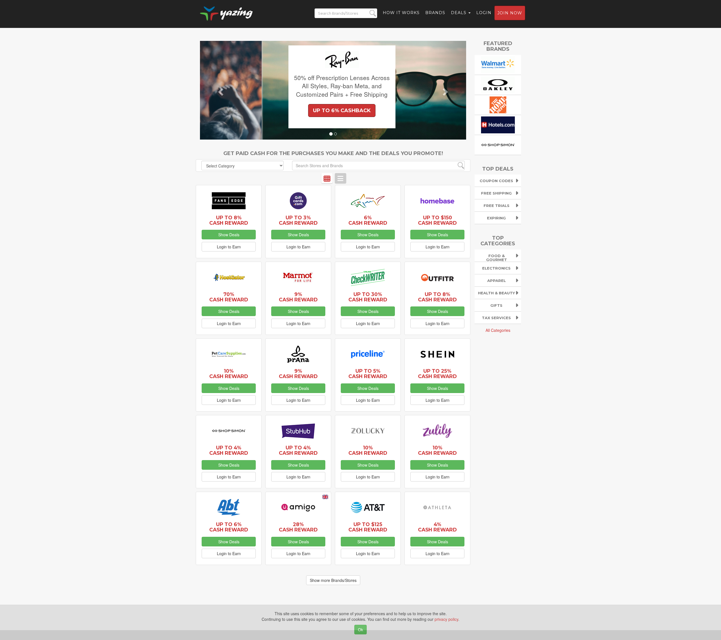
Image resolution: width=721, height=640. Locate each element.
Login (483, 12)
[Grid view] (327, 178)
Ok (360, 629)
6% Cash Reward (367, 220)
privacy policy (446, 619)
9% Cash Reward (298, 297)
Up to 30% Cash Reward (367, 297)
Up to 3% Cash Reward (298, 220)
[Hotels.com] (498, 124)
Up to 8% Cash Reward (228, 220)
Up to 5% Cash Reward (367, 373)
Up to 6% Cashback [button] (280, 110)
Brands (435, 12)
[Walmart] (498, 64)
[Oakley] (498, 84)
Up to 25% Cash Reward (437, 373)
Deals (459, 12)
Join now (509, 13)
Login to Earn (229, 247)
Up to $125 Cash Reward (367, 527)
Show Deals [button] (228, 234)
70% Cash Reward (228, 297)
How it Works (401, 12)
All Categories (498, 330)
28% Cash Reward (298, 527)
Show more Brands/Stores (333, 580)
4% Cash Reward (437, 527)
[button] (220, 90)
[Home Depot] (498, 104)
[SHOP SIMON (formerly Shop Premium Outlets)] (498, 144)
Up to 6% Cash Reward (228, 527)
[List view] (340, 178)
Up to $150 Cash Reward (437, 220)
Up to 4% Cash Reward (228, 450)
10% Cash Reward (228, 373)
